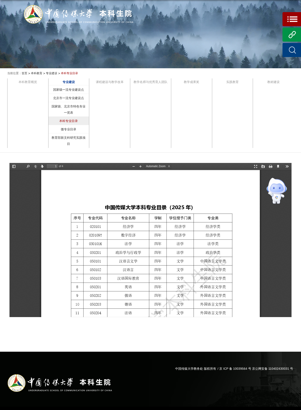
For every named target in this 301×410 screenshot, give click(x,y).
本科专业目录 (69, 73)
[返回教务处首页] (79, 5)
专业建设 (51, 73)
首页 (24, 73)
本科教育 (36, 73)
